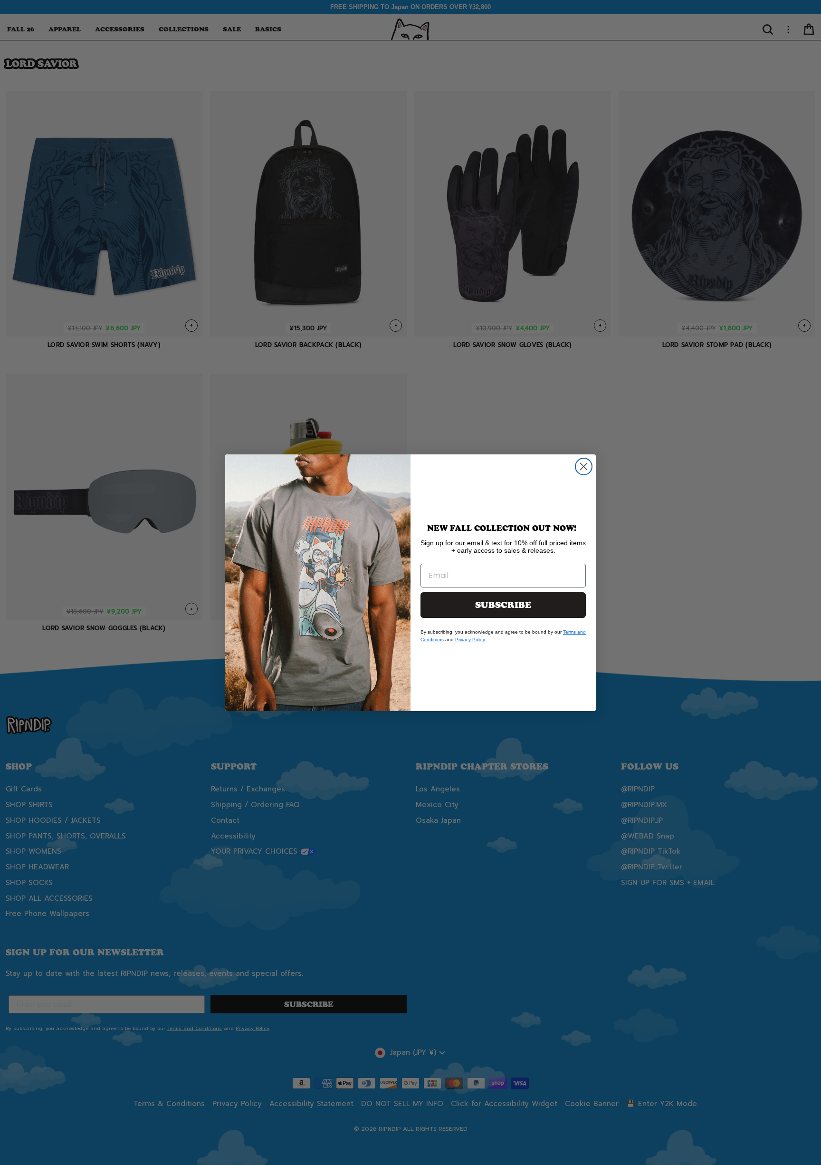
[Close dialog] (583, 466)
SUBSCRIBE (503, 605)
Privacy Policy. (470, 639)
